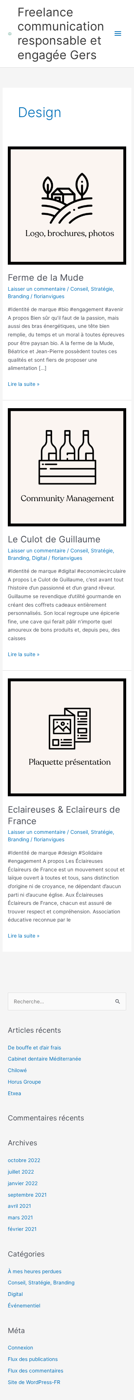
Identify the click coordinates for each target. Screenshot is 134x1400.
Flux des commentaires (35, 1371)
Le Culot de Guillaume (54, 539)
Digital (39, 558)
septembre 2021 (27, 1195)
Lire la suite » (23, 383)
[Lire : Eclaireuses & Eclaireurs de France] (67, 737)
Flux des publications (33, 1359)
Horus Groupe (24, 1082)
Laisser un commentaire (37, 289)
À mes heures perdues (34, 1271)
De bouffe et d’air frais (34, 1048)
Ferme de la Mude (46, 277)
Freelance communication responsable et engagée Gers (60, 33)
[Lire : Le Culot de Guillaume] (67, 467)
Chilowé (17, 1070)
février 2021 (22, 1229)
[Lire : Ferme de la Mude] (67, 205)
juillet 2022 (21, 1172)
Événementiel (24, 1306)
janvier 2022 (23, 1183)
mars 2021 (20, 1217)
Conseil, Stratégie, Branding (41, 1283)
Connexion (20, 1348)
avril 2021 (19, 1206)
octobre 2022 (24, 1160)
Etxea (14, 1093)
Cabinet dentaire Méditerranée (44, 1059)
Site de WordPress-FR (34, 1382)
